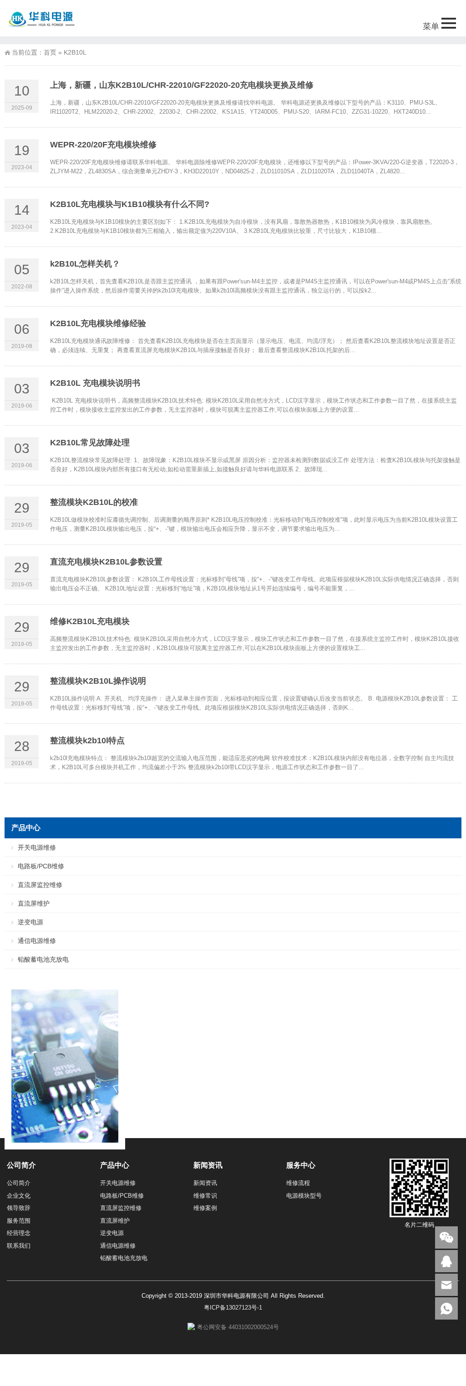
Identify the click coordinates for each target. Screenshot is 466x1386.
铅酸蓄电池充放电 (43, 959)
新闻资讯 (205, 1182)
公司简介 (18, 1182)
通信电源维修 (37, 940)
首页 (50, 52)
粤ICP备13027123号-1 (233, 1307)
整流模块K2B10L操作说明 (98, 680)
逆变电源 (30, 922)
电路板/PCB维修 (41, 866)
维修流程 (298, 1182)
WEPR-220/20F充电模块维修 (103, 144)
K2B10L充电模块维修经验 (98, 323)
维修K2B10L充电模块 (90, 621)
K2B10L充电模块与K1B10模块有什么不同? (129, 204)
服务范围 (18, 1220)
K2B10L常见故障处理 (90, 442)
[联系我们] (446, 1261)
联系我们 (18, 1245)
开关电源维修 (37, 847)
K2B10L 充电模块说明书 (95, 383)
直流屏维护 (34, 903)
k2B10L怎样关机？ (85, 263)
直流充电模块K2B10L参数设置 (106, 561)
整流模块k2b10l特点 (87, 740)
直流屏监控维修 (40, 884)
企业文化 (18, 1195)
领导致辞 (18, 1208)
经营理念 (18, 1233)
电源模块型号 (304, 1195)
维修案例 (205, 1208)
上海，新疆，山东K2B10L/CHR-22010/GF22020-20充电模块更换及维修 (182, 85)
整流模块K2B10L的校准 (94, 502)
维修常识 (205, 1195)
